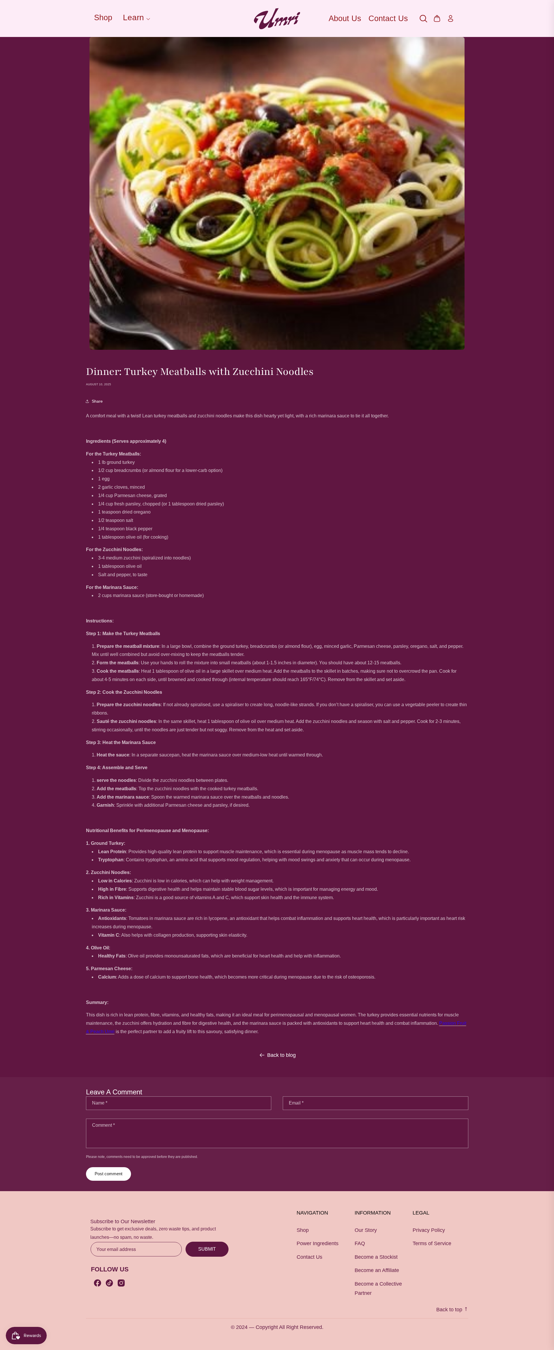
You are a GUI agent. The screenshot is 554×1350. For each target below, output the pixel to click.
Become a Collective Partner (378, 1288)
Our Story (366, 1230)
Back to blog (281, 1055)
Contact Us (388, 18)
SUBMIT (207, 1249)
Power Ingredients (317, 1243)
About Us (345, 18)
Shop (103, 17)
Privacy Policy (429, 1230)
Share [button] (97, 401)
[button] (135, 18)
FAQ (360, 1243)
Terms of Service (432, 1243)
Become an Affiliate (377, 1270)
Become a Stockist (376, 1257)
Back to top (450, 1309)
